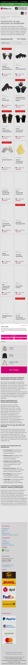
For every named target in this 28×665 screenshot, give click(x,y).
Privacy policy (24, 325)
